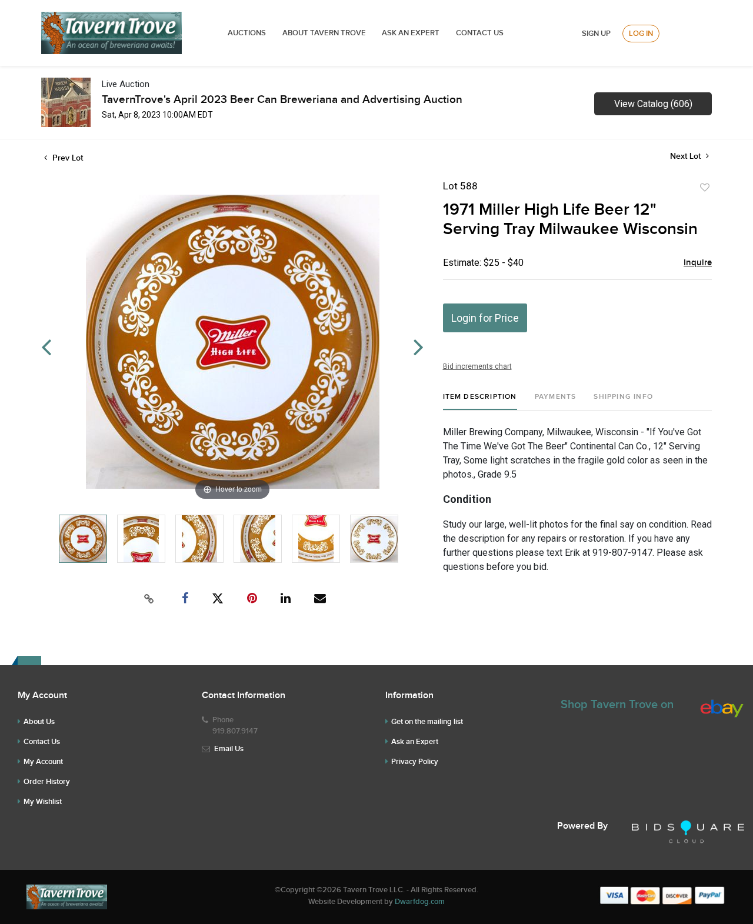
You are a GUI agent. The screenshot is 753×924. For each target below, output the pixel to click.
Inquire (698, 263)
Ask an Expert (414, 741)
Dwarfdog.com (420, 901)
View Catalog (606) (653, 103)
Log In (641, 33)
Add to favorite (705, 187)
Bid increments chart (477, 366)
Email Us (229, 748)
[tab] (480, 401)
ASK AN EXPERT (410, 33)
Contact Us (480, 33)
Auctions (247, 33)
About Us (39, 721)
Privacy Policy (414, 761)
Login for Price (485, 318)
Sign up (596, 33)
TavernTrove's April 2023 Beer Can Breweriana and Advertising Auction (282, 99)
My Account (43, 761)
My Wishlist (43, 801)
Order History (47, 781)
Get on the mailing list (427, 721)
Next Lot (686, 156)
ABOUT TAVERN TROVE (325, 33)
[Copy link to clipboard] (149, 599)
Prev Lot (66, 158)
